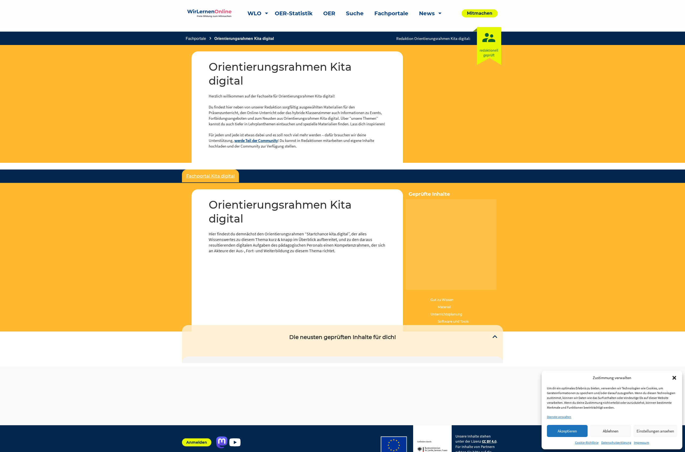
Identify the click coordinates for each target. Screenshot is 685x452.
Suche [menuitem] (355, 13)
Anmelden (196, 442)
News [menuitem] (427, 13)
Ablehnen (610, 431)
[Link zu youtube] (234, 442)
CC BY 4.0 (489, 441)
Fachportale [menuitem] (391, 13)
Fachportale (196, 38)
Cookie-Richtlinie (587, 442)
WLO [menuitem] (254, 13)
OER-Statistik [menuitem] (294, 13)
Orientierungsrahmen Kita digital (244, 38)
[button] (674, 378)
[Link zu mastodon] (221, 442)
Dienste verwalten (559, 417)
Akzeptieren (567, 431)
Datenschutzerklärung (616, 442)
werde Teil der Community (256, 140)
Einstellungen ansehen (655, 431)
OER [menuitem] (329, 13)
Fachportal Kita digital (210, 176)
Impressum (641, 442)
